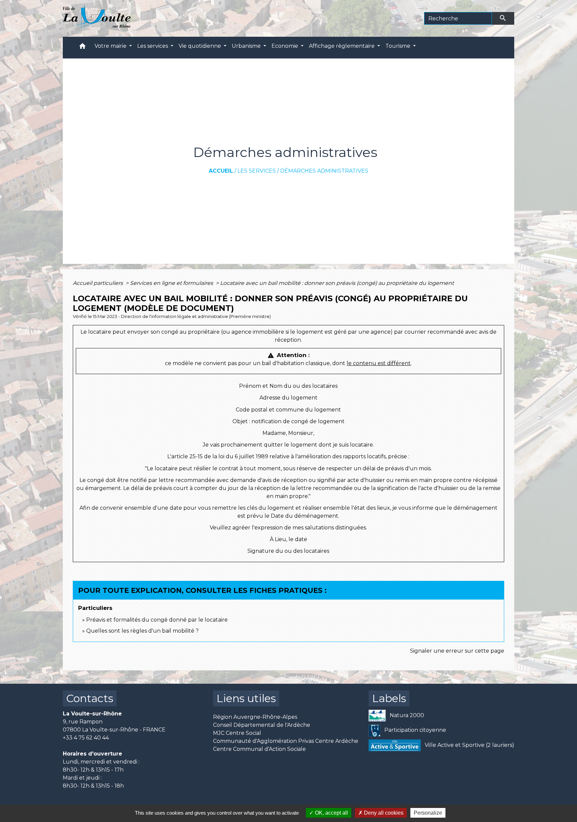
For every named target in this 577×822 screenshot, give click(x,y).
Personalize (428, 813)
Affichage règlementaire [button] (342, 46)
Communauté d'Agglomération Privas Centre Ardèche (285, 741)
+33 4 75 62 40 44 (86, 737)
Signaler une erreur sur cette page (457, 651)
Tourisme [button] (398, 46)
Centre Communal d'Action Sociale (259, 749)
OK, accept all (331, 813)
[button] (82, 47)
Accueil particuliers (98, 283)
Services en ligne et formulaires (172, 283)
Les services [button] (153, 46)
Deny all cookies (383, 813)
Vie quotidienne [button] (200, 46)
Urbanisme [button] (247, 46)
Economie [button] (285, 46)
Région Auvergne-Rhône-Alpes (255, 717)
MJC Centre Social (237, 733)
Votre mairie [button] (111, 46)
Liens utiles (246, 698)
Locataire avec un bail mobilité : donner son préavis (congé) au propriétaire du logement (337, 283)
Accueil (221, 171)
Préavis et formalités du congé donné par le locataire (157, 620)
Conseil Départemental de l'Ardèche (261, 725)
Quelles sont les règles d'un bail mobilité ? (142, 631)
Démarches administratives (324, 171)
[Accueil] (97, 18)
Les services (256, 171)
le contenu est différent (379, 363)
